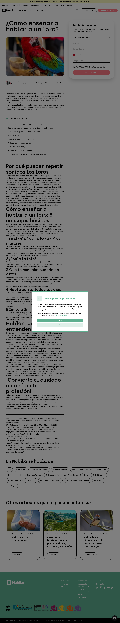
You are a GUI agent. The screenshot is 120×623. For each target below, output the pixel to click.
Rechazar (60, 325)
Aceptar (60, 320)
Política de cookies (62, 315)
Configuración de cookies (64, 311)
